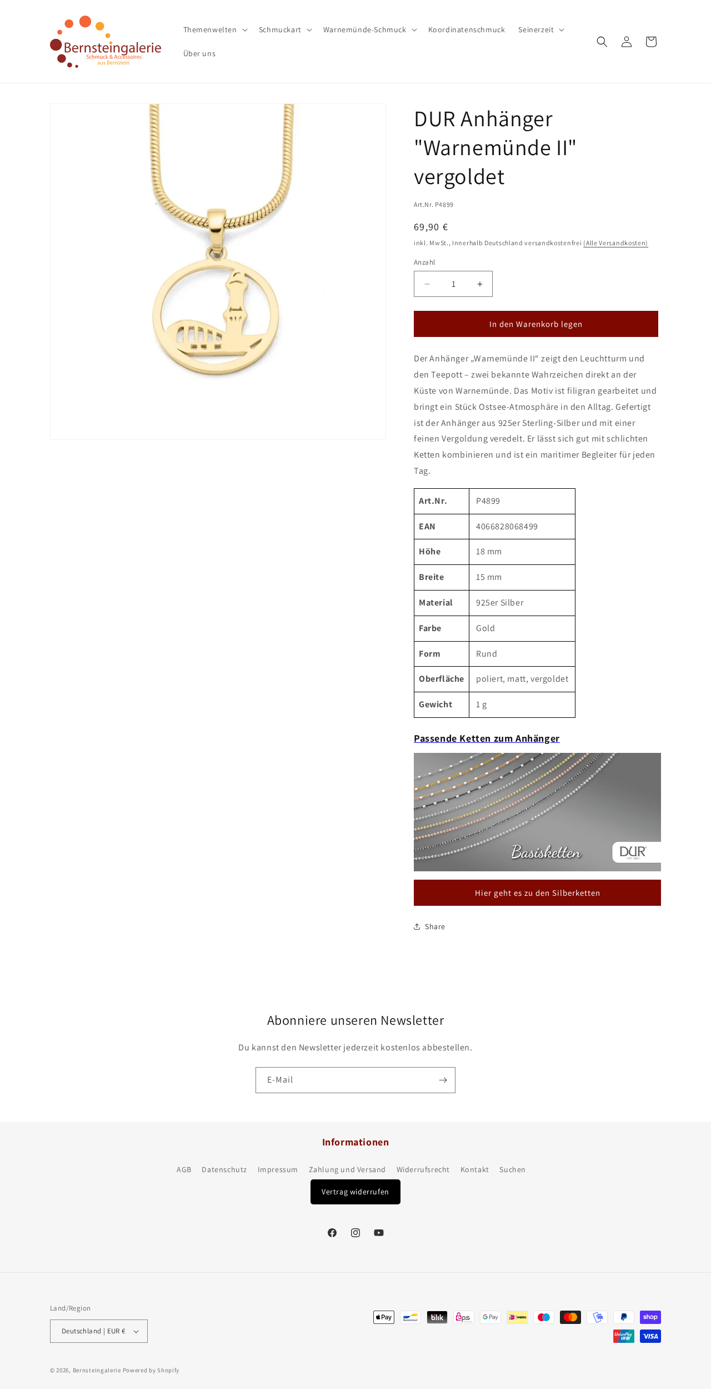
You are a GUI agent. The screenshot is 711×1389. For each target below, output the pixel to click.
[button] (214, 29)
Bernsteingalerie (97, 1370)
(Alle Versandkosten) (615, 243)
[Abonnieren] (442, 1080)
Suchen (512, 1169)
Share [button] (435, 926)
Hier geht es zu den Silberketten (537, 892)
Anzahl (424, 262)
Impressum (278, 1169)
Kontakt (474, 1169)
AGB (184, 1169)
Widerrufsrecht (423, 1169)
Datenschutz (224, 1169)
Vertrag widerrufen (355, 1192)
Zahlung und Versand (347, 1169)
